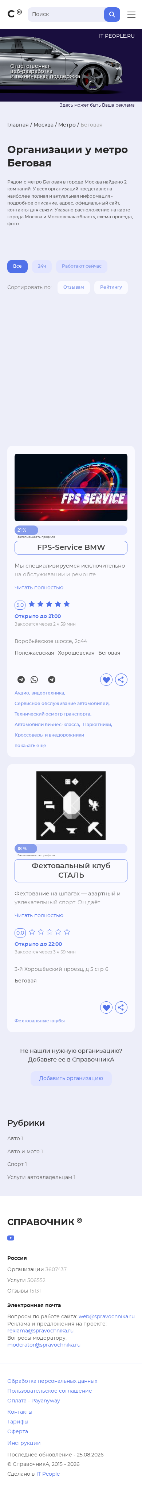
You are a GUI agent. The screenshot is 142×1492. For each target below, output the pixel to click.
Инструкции (24, 1443)
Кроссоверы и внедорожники (49, 735)
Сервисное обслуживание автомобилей (62, 703)
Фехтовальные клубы (40, 1021)
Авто (13, 1138)
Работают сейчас (82, 266)
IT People (48, 1474)
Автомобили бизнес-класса (47, 724)
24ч (42, 266)
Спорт (15, 1164)
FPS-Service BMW (71, 547)
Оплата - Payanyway (33, 1401)
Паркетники (97, 724)
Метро (67, 125)
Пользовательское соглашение (49, 1391)
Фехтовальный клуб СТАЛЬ (71, 870)
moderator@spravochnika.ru (43, 1345)
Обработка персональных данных (52, 1381)
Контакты (19, 1412)
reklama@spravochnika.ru (40, 1331)
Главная (18, 125)
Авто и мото (23, 1151)
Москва (43, 125)
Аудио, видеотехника (39, 693)
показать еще (30, 745)
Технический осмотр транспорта (52, 714)
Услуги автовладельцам (39, 1177)
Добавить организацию (71, 1078)
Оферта (17, 1431)
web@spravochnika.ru (107, 1316)
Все (17, 266)
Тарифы (17, 1422)
